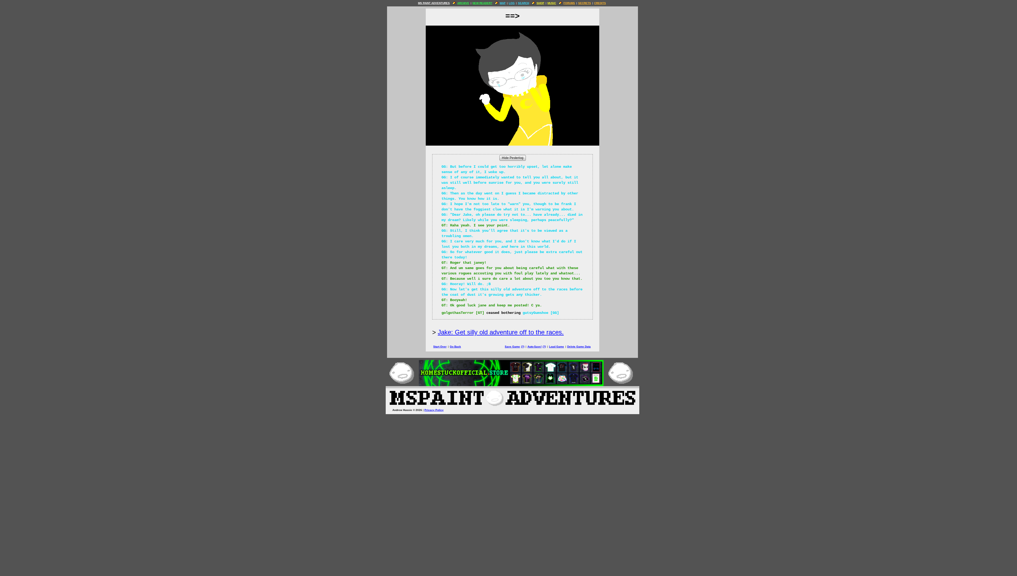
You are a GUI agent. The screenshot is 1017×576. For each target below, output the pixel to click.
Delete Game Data (579, 346)
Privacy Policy (434, 410)
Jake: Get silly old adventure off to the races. (501, 332)
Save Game (512, 346)
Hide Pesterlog (512, 158)
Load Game (556, 346)
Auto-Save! (534, 346)
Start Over (440, 346)
